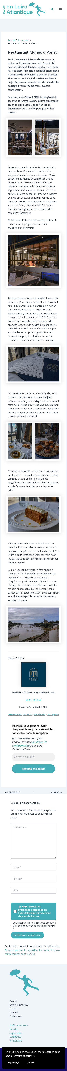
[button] (52, 9)
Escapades (15, 1036)
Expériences (16, 1033)
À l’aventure (16, 1040)
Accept (31, 1062)
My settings (13, 1062)
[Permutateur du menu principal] (60, 9)
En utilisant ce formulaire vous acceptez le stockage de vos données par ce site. (34, 926)
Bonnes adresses (19, 1004)
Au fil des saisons (19, 1025)
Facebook (39, 714)
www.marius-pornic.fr (20, 714)
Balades (14, 1029)
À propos (15, 1008)
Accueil (13, 1000)
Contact (14, 1012)
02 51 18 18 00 (33, 699)
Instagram (53, 714)
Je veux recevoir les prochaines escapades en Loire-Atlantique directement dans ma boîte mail (34, 911)
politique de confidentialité (29, 743)
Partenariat (16, 1016)
